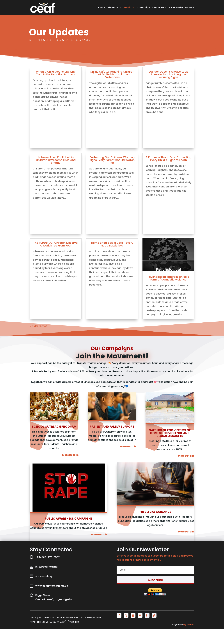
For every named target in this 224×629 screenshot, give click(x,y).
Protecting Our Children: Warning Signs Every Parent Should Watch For (112, 160)
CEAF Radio (176, 8)
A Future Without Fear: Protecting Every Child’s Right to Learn (168, 158)
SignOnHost (188, 624)
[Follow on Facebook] (119, 615)
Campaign (143, 8)
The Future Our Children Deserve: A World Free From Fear (55, 244)
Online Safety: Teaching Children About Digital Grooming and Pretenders (112, 74)
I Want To (158, 8)
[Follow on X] (126, 615)
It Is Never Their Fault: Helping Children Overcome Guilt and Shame (56, 160)
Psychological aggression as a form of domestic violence (168, 278)
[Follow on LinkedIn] (147, 615)
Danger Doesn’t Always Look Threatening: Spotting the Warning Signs (168, 74)
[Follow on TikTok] (154, 615)
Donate (189, 8)
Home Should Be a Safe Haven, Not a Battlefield (112, 244)
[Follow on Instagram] (133, 615)
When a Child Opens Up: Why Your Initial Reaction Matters (55, 73)
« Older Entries (38, 326)
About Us (112, 8)
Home (101, 8)
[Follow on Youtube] (140, 615)
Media (127, 8)
